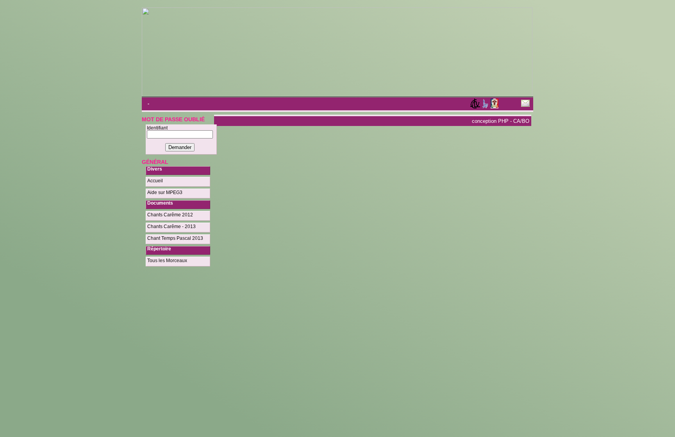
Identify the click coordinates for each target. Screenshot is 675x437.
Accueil (155, 180)
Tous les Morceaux (167, 260)
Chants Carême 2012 (170, 214)
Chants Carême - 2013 (171, 226)
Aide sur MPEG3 (164, 192)
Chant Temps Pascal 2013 (175, 238)
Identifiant (157, 128)
